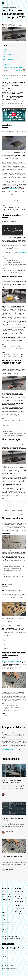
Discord (17, 913)
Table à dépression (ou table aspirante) (13, 67)
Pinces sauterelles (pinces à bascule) (13, 56)
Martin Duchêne (18, 70)
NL (10, 965)
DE (7, 965)
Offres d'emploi (6, 896)
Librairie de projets (19, 908)
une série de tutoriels (13, 483)
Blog (6, 24)
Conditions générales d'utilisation (7, 902)
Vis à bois (6, 49)
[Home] (2, 24)
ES (12, 965)
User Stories (18, 911)
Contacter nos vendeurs (5, 918)
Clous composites (8, 51)
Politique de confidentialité (5, 907)
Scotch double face (9, 54)
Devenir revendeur (6, 899)
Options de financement (5, 928)
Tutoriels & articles (19, 891)
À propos (4, 891)
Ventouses (7, 64)
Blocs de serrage (8, 59)
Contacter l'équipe (6, 894)
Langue (4, 954)
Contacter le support (20, 901)
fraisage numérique (12, 188)
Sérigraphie (5, 924)
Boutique (4, 915)
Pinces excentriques (9, 62)
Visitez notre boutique (7, 749)
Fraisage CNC (12, 24)
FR (5, 965)
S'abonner (8, 943)
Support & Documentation (18, 897)
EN (2, 965)
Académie (17, 894)
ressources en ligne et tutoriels (17, 750)
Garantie (4, 931)
